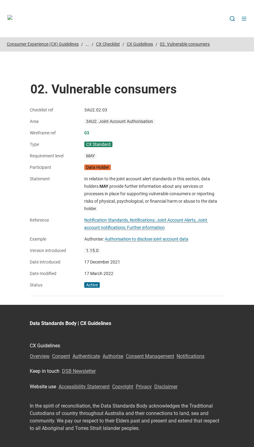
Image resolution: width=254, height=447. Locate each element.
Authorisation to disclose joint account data (146, 239)
